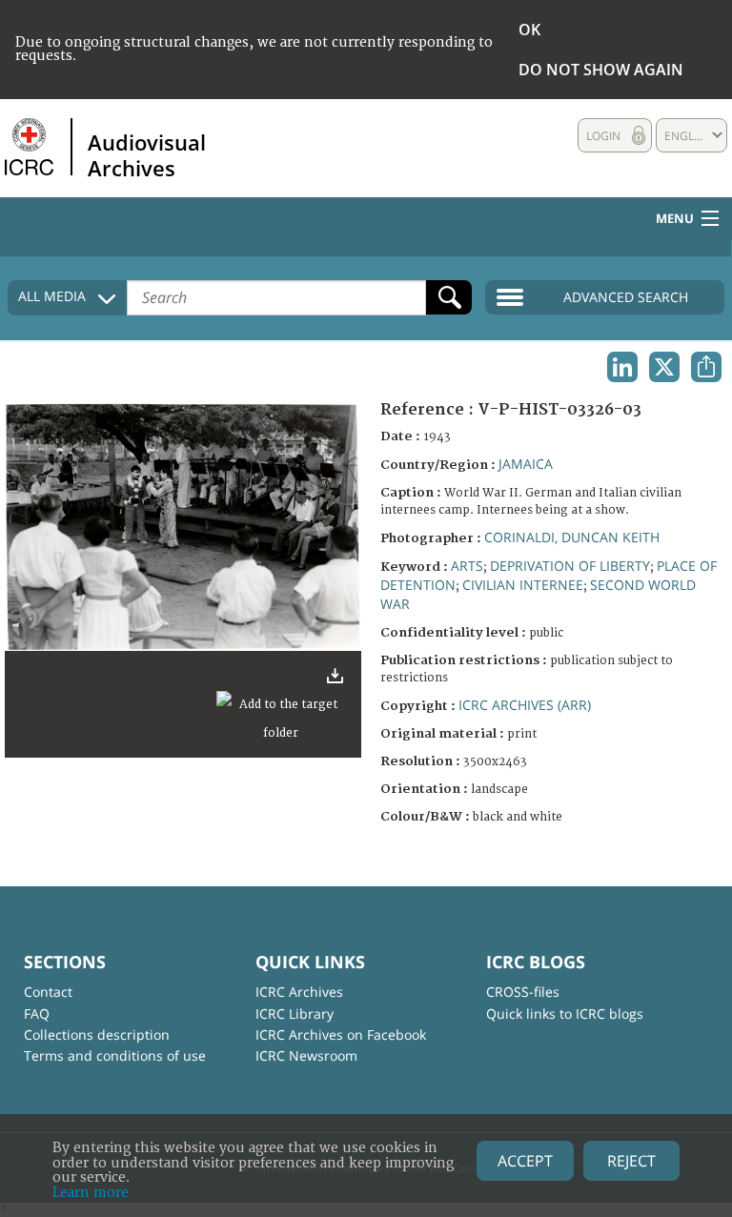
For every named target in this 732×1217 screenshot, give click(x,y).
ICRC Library (294, 1013)
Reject (631, 1160)
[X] (664, 367)
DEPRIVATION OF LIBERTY (570, 566)
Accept (525, 1160)
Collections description (97, 1034)
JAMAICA (525, 464)
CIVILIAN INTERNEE (522, 585)
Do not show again (600, 69)
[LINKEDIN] (622, 367)
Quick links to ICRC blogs (564, 1013)
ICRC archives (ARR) (524, 705)
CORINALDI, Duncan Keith (572, 537)
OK (529, 29)
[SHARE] (706, 367)
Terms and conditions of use (115, 1055)
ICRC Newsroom (306, 1055)
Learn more (90, 1193)
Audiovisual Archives (147, 154)
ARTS (467, 566)
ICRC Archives (299, 992)
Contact (48, 992)
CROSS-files (522, 992)
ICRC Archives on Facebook (340, 1034)
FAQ (37, 1013)
